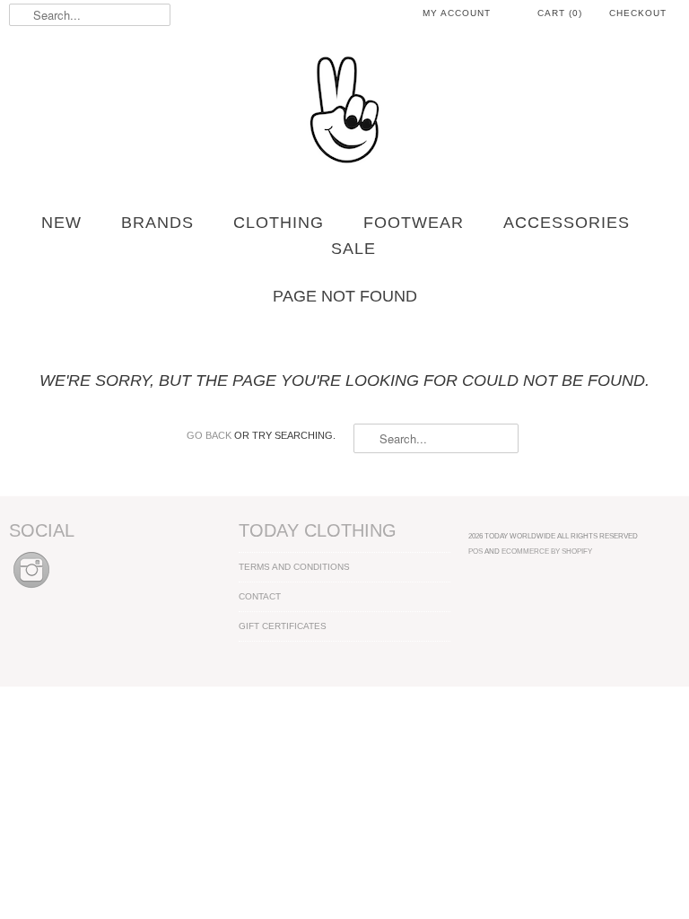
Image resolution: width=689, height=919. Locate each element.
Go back (209, 435)
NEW (61, 223)
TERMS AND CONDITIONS (294, 567)
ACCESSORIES (566, 223)
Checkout (638, 13)
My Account (457, 13)
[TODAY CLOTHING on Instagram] (31, 589)
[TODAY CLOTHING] (344, 111)
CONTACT (260, 596)
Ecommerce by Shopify (546, 551)
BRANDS (157, 223)
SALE (353, 249)
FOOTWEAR (413, 223)
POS (475, 551)
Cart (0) (559, 13)
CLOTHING (278, 223)
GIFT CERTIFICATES (283, 626)
